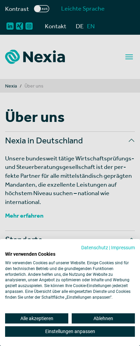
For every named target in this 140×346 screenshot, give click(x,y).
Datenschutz (94, 247)
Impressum (123, 247)
